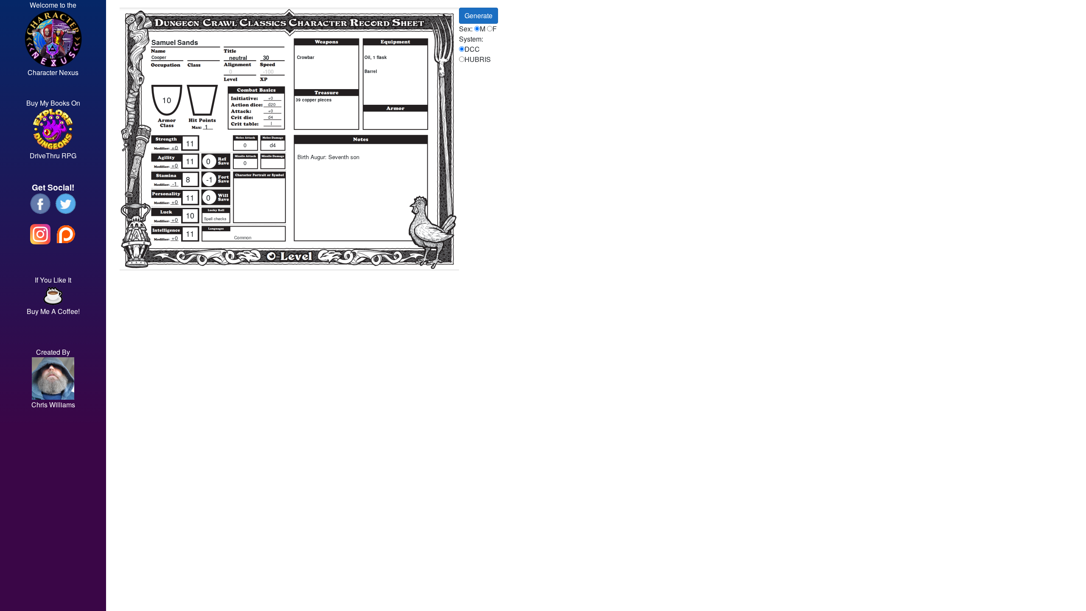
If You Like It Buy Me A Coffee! (53, 295)
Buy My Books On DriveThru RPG (53, 129)
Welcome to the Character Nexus (53, 38)
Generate (479, 15)
